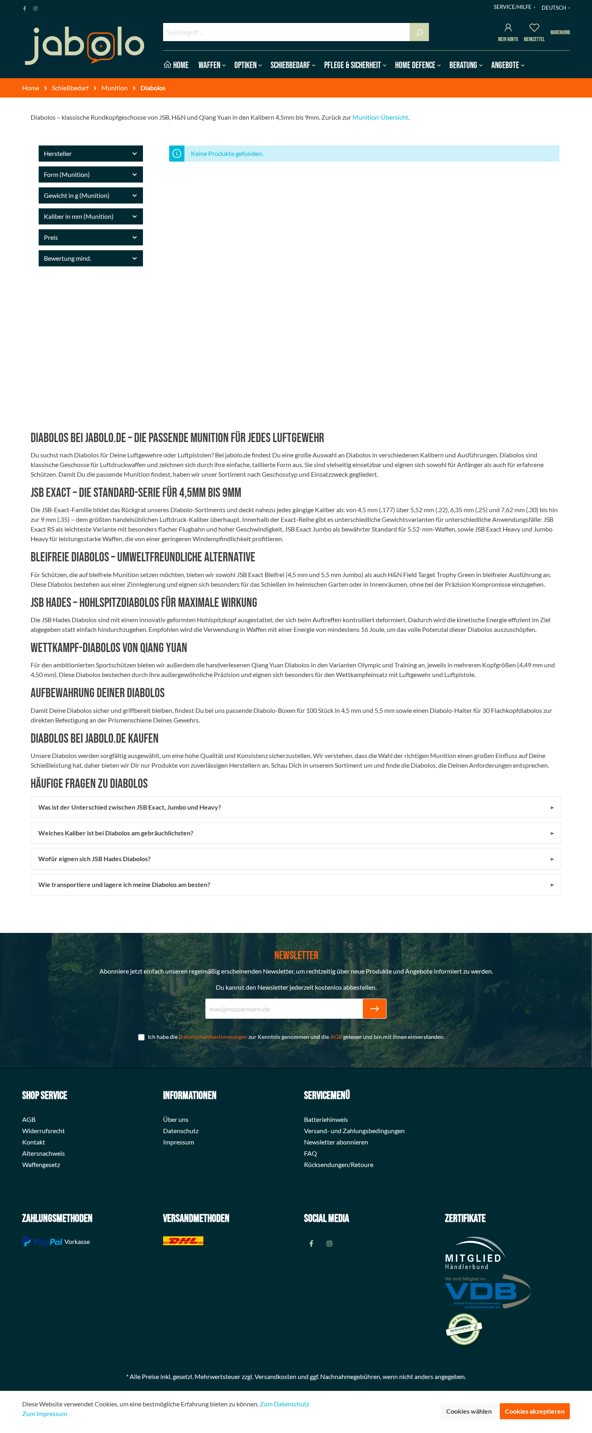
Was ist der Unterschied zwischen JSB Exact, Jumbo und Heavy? (129, 807)
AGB (336, 1036)
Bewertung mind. (67, 258)
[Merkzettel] (534, 29)
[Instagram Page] (35, 7)
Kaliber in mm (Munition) (79, 216)
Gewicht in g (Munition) (77, 195)
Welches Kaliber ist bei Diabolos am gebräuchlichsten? (115, 833)
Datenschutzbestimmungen (213, 1036)
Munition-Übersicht (380, 117)
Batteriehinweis (326, 1119)
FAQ (310, 1153)
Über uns (175, 1119)
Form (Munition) (67, 174)
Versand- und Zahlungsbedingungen (354, 1130)
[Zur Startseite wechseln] (84, 46)
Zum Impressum (44, 1413)
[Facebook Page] (24, 7)
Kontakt (33, 1142)
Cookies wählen (469, 1411)
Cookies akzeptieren (535, 1411)
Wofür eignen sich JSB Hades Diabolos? (94, 858)
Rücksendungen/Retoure (338, 1164)
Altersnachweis (43, 1153)
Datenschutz (181, 1130)
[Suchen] (419, 32)
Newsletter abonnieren (336, 1142)
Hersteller (58, 153)
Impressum (178, 1142)
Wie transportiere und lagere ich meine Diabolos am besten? (124, 884)
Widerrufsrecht (43, 1130)
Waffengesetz (41, 1164)
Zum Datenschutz (284, 1404)
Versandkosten (275, 1376)
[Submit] (374, 1009)
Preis (51, 237)
